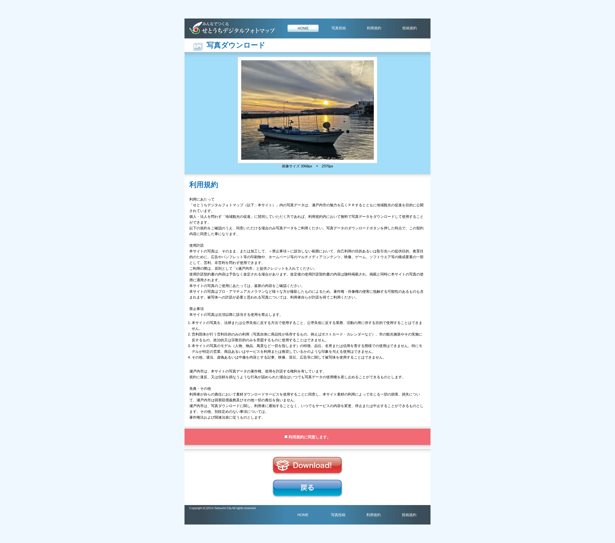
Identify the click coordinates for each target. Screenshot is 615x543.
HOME (303, 28)
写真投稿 (339, 28)
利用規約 (374, 28)
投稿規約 (409, 28)
